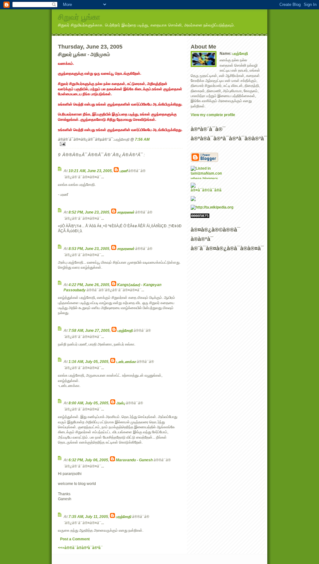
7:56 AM (142, 139)
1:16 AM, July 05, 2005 (88, 362)
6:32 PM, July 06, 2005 (88, 460)
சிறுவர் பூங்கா (79, 17)
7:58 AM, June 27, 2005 (89, 330)
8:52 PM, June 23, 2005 (89, 212)
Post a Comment (75, 539)
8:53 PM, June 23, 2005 (89, 249)
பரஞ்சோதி (125, 330)
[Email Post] (120, 144)
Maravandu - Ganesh (134, 460)
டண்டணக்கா (126, 362)
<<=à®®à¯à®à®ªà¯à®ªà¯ (80, 548)
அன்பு (120, 403)
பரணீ (123, 171)
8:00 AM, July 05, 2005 (88, 403)
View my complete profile (213, 115)
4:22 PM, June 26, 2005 (89, 285)
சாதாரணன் (125, 212)
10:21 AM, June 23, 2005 (90, 171)
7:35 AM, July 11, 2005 (88, 517)
